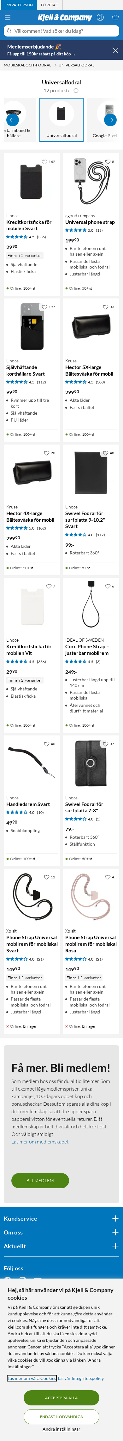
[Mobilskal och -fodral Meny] (55, 65)
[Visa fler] (110, 120)
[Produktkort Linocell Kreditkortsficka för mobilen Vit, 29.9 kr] (32, 606)
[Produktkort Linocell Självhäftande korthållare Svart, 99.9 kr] (32, 326)
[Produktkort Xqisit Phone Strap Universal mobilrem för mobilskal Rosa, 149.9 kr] (91, 897)
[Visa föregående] (12, 120)
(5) (98, 819)
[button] (76, 90)
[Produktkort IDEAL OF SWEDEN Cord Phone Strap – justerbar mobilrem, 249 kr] (91, 606)
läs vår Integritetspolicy (80, 1378)
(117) (100, 534)
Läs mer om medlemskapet (40, 1141)
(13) (99, 230)
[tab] (19, 5)
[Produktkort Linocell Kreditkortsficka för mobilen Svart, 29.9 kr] (32, 181)
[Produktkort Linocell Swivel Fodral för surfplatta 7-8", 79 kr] (91, 763)
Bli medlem (40, 1180)
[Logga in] (100, 17)
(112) (41, 382)
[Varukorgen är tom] (115, 17)
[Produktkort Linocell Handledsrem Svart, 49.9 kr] (32, 763)
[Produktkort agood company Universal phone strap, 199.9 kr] (91, 181)
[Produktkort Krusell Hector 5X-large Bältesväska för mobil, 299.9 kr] (91, 326)
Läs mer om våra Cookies (32, 1378)
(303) (100, 382)
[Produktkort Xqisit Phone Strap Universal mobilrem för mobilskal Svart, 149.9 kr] (32, 897)
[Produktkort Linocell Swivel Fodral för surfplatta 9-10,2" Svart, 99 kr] (91, 473)
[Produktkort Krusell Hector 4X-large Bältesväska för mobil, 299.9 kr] (32, 473)
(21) (40, 959)
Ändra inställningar (61, 1429)
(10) (40, 812)
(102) (41, 528)
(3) (98, 661)
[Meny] (7, 17)
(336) (41, 237)
